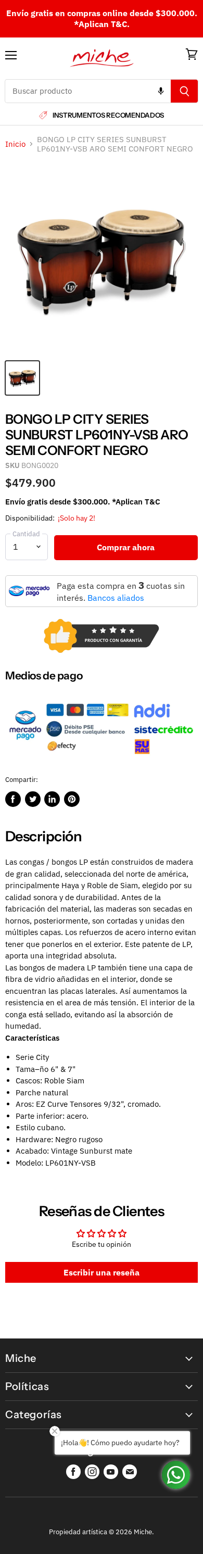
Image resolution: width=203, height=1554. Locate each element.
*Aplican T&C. (102, 24)
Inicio (15, 144)
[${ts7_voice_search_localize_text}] (161, 91)
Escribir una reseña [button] (101, 1272)
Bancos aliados (115, 597)
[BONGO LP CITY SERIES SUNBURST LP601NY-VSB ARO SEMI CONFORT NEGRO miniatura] (22, 378)
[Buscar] (184, 91)
